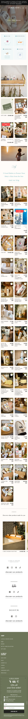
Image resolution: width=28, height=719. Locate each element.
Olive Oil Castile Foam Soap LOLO (18, 368)
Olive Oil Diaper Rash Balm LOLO (4, 300)
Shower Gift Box (4, 460)
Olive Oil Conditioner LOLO (4, 204)
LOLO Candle (17, 415)
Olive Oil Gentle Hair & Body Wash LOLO (19, 141)
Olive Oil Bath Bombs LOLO (5, 437)
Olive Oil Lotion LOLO (4, 226)
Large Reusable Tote (17, 438)
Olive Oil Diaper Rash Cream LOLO (18, 300)
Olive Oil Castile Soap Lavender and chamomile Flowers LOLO (18, 392)
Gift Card (3, 115)
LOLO (2, 641)
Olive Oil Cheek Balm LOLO (18, 344)
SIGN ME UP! (14, 711)
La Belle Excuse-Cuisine (7, 639)
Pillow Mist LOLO (18, 322)
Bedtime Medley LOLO (18, 460)
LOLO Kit (3, 252)
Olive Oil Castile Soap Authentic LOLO (4, 391)
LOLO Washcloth (4, 276)
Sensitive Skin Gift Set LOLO (5, 504)
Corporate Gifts (5, 670)
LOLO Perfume (3, 415)
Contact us (4, 663)
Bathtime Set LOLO (17, 482)
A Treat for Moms (4, 482)
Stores (3, 665)
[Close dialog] (25, 678)
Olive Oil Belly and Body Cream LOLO (4, 345)
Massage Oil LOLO (4, 368)
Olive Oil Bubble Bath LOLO (18, 254)
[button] (2, 7)
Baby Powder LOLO (4, 322)
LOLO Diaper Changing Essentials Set (18, 117)
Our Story (3, 658)
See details (18, 3)
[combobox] (6, 707)
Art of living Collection (7, 646)
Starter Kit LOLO (3, 140)
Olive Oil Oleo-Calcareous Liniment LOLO (19, 277)
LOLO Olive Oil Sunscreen (18, 227)
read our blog (14, 180)
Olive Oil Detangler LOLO (18, 204)
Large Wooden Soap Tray (10, 551)
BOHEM (2, 644)
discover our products (14, 572)
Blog (2, 660)
